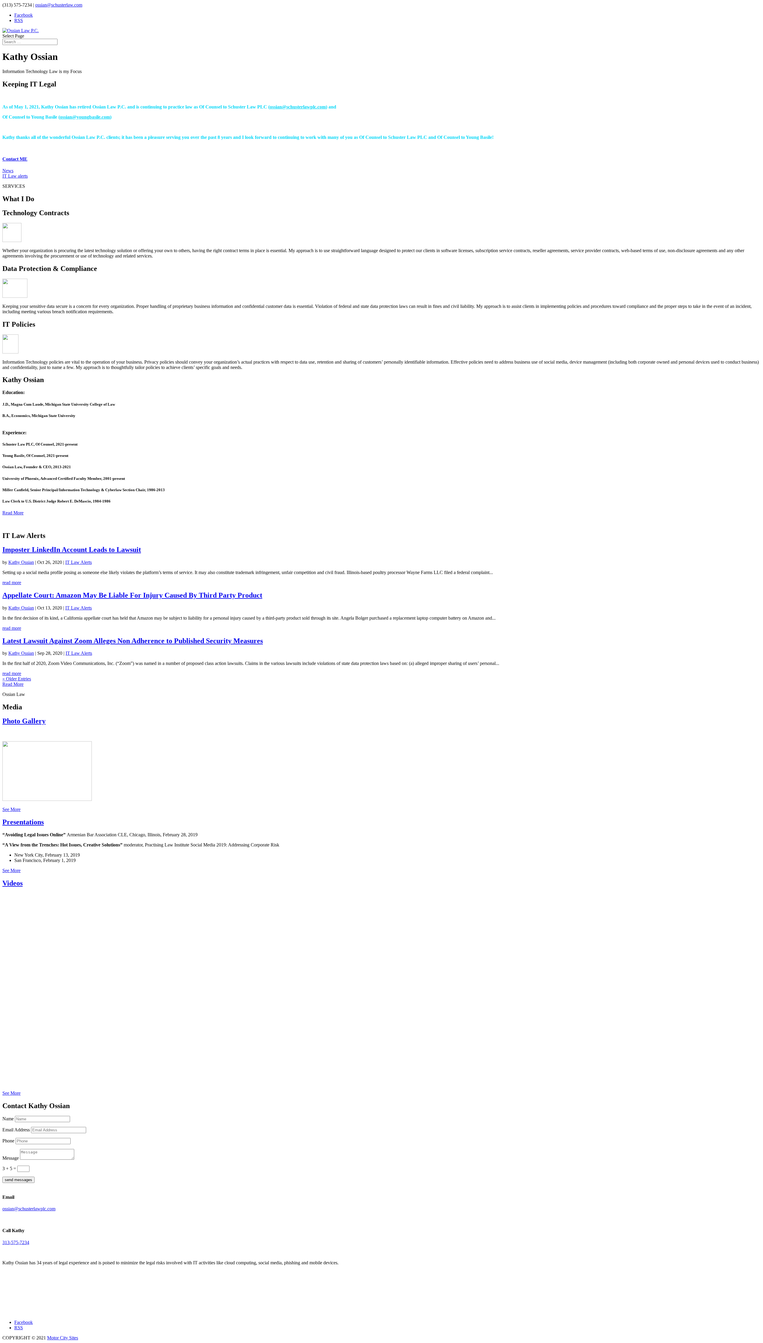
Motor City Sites (62, 1337)
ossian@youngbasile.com (85, 117)
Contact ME (14, 159)
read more (11, 582)
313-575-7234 (15, 1242)
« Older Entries (16, 678)
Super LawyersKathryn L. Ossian (29, 1297)
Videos (12, 883)
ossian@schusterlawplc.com (298, 106)
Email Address (16, 1129)
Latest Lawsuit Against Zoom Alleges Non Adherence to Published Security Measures (132, 641)
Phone (8, 1140)
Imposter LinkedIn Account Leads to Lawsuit (71, 549)
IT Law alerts (15, 176)
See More (11, 809)
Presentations (23, 822)
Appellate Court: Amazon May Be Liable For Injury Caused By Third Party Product (132, 595)
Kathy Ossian (21, 562)
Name (8, 1118)
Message (10, 1158)
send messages (18, 1180)
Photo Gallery (24, 721)
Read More (13, 512)
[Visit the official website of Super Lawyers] (29, 1309)
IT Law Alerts (78, 562)
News (7, 170)
